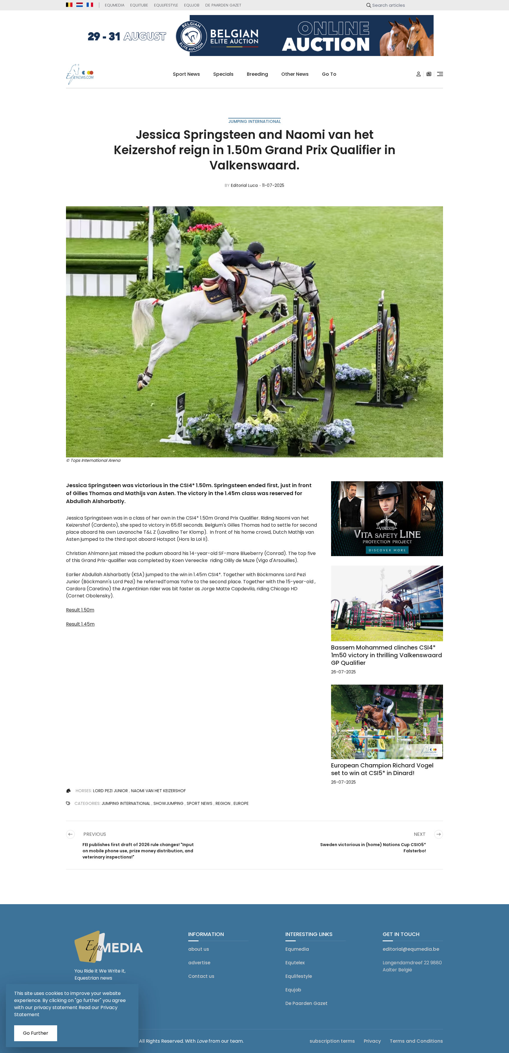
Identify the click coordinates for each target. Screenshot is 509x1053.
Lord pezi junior (110, 791)
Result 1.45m (80, 624)
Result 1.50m (80, 610)
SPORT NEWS (199, 803)
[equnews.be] (69, 4)
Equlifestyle (166, 5)
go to (329, 74)
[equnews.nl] (79, 4)
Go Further (35, 1033)
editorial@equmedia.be (411, 949)
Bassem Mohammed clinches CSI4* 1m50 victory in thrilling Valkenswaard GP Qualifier (386, 655)
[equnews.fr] (90, 4)
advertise (199, 963)
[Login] (419, 74)
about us (198, 949)
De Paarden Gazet (223, 5)
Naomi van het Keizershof (158, 791)
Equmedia (114, 5)
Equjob (191, 5)
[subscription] (429, 74)
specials (223, 74)
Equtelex (295, 963)
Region (223, 803)
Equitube (139, 5)
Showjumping (168, 803)
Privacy (372, 1041)
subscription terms (332, 1041)
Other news (295, 74)
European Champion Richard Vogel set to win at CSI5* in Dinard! (382, 769)
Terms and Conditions (416, 1041)
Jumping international (254, 121)
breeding (257, 74)
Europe (241, 803)
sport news (186, 74)
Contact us (201, 976)
